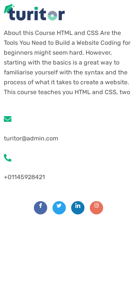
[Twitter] (59, 207)
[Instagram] (96, 207)
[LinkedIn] (77, 207)
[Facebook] (40, 207)
